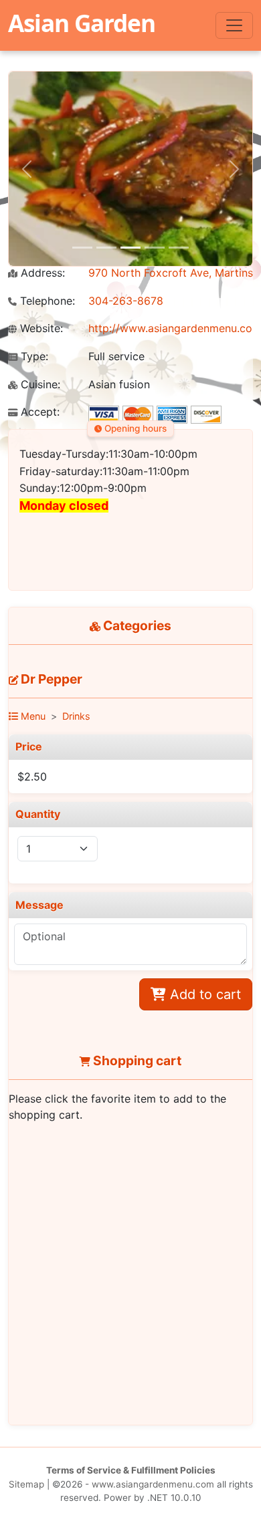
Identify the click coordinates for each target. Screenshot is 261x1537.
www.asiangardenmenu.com (153, 1484)
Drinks (76, 716)
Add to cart (203, 994)
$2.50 (32, 776)
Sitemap (26, 1484)
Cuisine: (38, 384)
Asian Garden (81, 23)
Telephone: (46, 301)
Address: (41, 273)
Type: (32, 356)
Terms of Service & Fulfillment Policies (130, 1470)
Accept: (38, 412)
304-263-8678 (125, 300)
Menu (32, 716)
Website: (40, 328)
